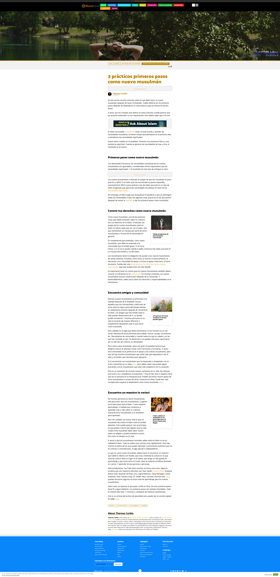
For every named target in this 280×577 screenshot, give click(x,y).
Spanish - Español (167, 557)
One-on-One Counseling (101, 554)
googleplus (180, 571)
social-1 (185, 571)
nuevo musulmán (133, 506)
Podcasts (142, 550)
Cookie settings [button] (268, 574)
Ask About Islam (99, 544)
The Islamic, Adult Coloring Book (139, 518)
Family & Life (152, 5)
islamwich (115, 529)
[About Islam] (91, 6)
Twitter (173, 571)
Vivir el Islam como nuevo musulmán (131, 64)
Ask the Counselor (99, 548)
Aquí (168, 476)
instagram (175, 571)
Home (110, 64)
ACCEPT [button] (275, 574)
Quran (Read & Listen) (145, 546)
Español (117, 64)
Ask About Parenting (100, 550)
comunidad (144, 506)
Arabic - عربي (166, 559)
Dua (134, 364)
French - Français (167, 555)
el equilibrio (129, 131)
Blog (118, 554)
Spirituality (111, 5)
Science (119, 556)
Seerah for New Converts (146, 552)
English (164, 552)
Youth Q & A (105, 8)
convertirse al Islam (121, 506)
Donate (114, 8)
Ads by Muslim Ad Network (140, 1)
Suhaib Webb (158, 471)
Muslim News (178, 5)
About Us (165, 544)
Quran (103, 5)
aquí (161, 382)
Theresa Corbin (120, 93)
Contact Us (165, 546)
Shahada (129, 200)
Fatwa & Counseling (165, 5)
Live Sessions (143, 548)
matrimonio (136, 274)
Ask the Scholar (98, 546)
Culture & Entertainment (146, 554)
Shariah (135, 5)
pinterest (177, 571)
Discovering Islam (124, 5)
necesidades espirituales (118, 190)
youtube (183, 571)
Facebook (171, 571)
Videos (143, 5)
